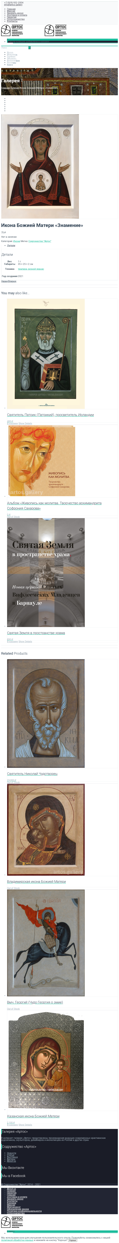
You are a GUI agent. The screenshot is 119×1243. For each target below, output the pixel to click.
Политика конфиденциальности (24, 1211)
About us (11, 1161)
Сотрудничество (16, 19)
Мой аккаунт (14, 1207)
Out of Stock (13, 516)
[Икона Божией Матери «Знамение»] (40, 217)
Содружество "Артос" (39, 241)
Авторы (11, 1159)
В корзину (12, 423)
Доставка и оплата (17, 15)
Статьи (10, 1155)
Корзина (11, 1203)
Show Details (25, 423)
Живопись (12, 54)
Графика (11, 56)
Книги (10, 65)
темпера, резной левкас (31, 269)
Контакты (12, 21)
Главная (11, 9)
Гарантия (11, 17)
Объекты (11, 58)
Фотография (13, 60)
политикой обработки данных (17, 1240)
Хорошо (72, 1240)
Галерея (14, 88)
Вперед (12, 281)
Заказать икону (15, 13)
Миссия (11, 11)
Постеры (11, 63)
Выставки (12, 1157)
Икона (10, 52)
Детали (11, 245)
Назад (4, 281)
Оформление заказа (18, 1209)
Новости (11, 1153)
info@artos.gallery (13, 4)
